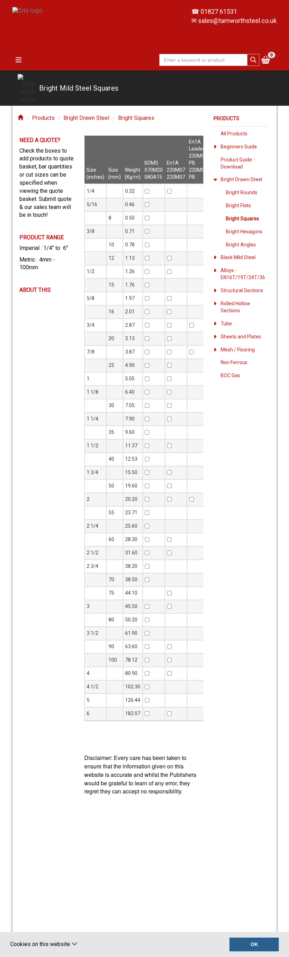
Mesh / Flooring (238, 349)
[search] (253, 60)
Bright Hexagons (244, 231)
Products (43, 118)
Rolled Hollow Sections (235, 307)
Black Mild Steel (238, 257)
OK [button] (254, 944)
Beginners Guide (239, 146)
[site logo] (30, 7)
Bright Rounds (241, 192)
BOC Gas (230, 375)
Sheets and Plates (241, 336)
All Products (234, 133)
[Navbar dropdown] (18, 60)
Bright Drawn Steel (86, 118)
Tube (226, 323)
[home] (20, 118)
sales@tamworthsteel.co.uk (237, 20)
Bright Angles (241, 244)
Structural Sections (242, 290)
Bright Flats (238, 205)
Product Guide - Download (238, 163)
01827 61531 (219, 11)
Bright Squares (136, 118)
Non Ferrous (234, 362)
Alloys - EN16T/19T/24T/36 (243, 274)
